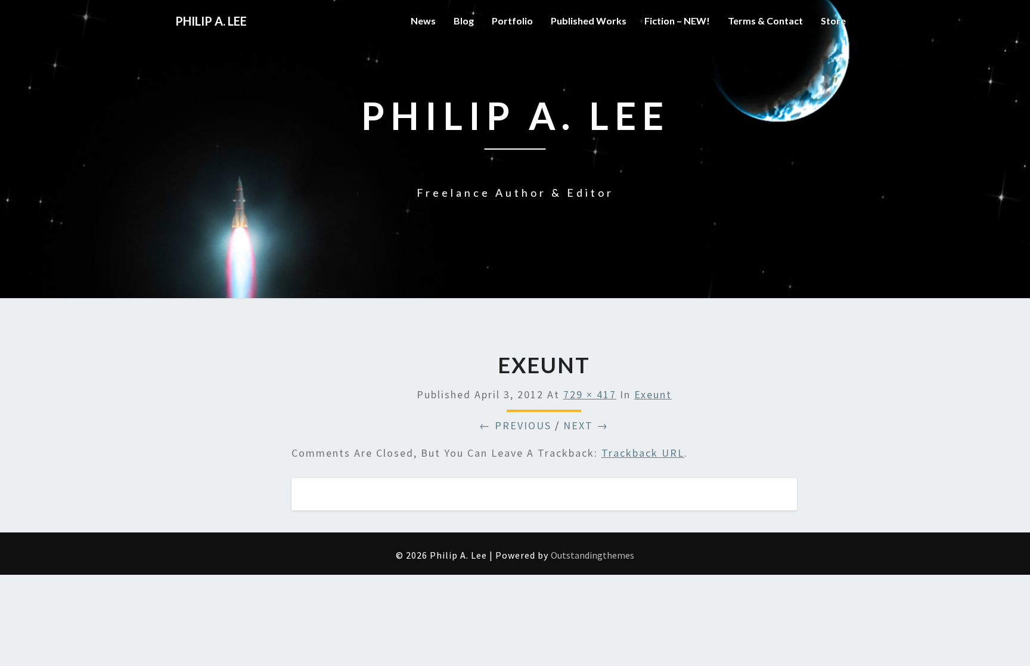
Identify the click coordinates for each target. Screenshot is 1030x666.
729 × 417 (589, 394)
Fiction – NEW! (677, 20)
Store (833, 20)
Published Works (588, 20)
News (423, 20)
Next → (586, 425)
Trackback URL (642, 453)
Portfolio (512, 20)
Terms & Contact (765, 20)
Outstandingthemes (592, 555)
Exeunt (653, 394)
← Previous (515, 425)
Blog (464, 20)
